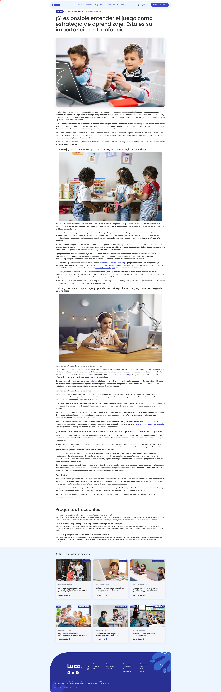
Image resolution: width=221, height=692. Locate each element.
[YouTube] (73, 672)
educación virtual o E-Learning (113, 263)
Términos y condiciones (147, 688)
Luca (56, 5)
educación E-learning (151, 369)
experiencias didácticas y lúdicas (92, 381)
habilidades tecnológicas (105, 268)
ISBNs (142, 671)
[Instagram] (69, 672)
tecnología (124, 374)
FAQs (142, 669)
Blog (141, 666)
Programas (78, 5)
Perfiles (89, 5)
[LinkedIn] (77, 672)
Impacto (98, 5)
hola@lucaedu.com (96, 669)
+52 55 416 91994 (95, 667)
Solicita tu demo (160, 5)
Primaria (126, 669)
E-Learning (60, 11)
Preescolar (127, 666)
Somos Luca (110, 5)
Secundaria (127, 671)
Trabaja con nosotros (110, 667)
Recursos (120, 5)
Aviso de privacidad (161, 688)
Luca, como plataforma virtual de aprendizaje (73, 453)
